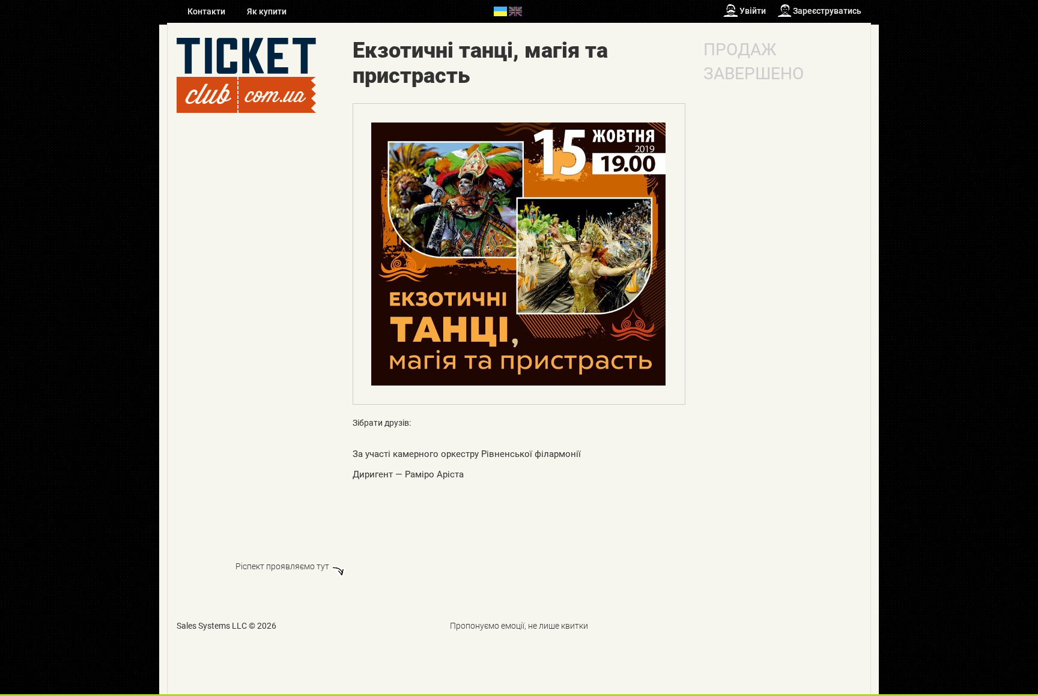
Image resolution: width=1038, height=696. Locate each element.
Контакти (207, 11)
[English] (515, 11)
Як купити (267, 11)
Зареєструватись (827, 11)
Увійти (752, 11)
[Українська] (500, 11)
